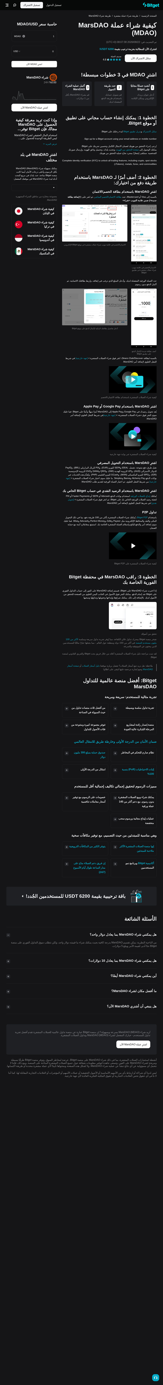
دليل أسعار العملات (90, 666)
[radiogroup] (114, 59)
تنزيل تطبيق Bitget (132, 131)
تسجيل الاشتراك (31, 5)
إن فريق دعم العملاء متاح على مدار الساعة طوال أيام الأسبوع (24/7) (89, 868)
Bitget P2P (142, 517)
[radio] (119, 59)
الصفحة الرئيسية (149, 16)
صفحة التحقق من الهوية (128, 149)
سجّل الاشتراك (150, 131)
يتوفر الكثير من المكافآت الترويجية (87, 846)
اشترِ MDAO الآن (34, 64)
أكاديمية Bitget (146, 863)
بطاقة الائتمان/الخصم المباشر (107, 197)
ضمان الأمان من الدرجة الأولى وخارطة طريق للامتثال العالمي (115, 741)
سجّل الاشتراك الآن (141, 58)
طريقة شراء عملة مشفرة (126, 16)
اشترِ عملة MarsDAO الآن (34, 107)
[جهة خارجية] (82, 358)
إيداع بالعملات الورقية (140, 496)
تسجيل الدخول (53, 5)
